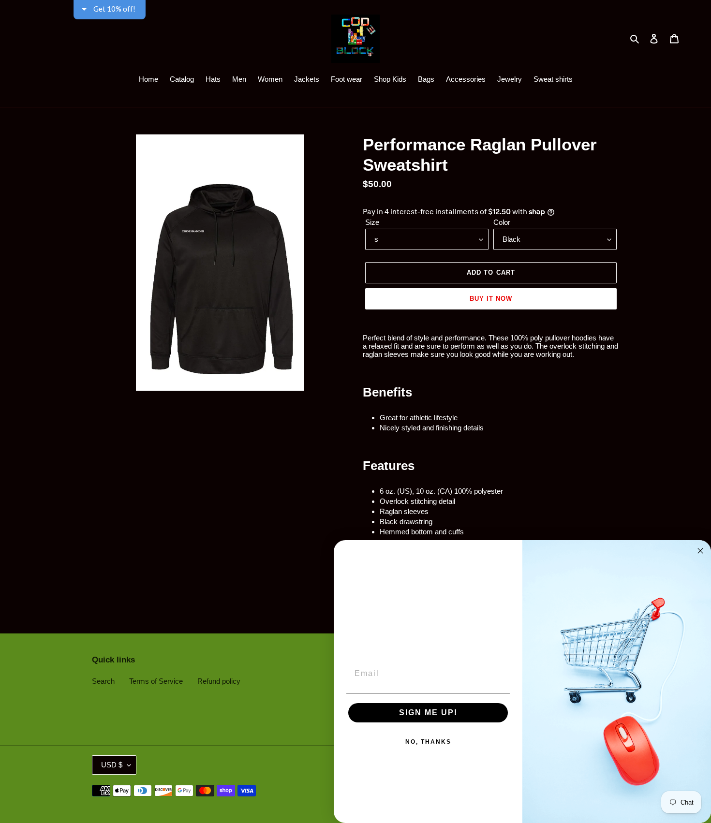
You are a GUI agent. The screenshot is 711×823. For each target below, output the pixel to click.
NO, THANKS (428, 741)
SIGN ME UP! (428, 712)
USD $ (111, 765)
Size (372, 222)
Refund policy (218, 681)
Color (501, 222)
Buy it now (491, 298)
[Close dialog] (700, 551)
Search (103, 681)
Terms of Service (156, 681)
